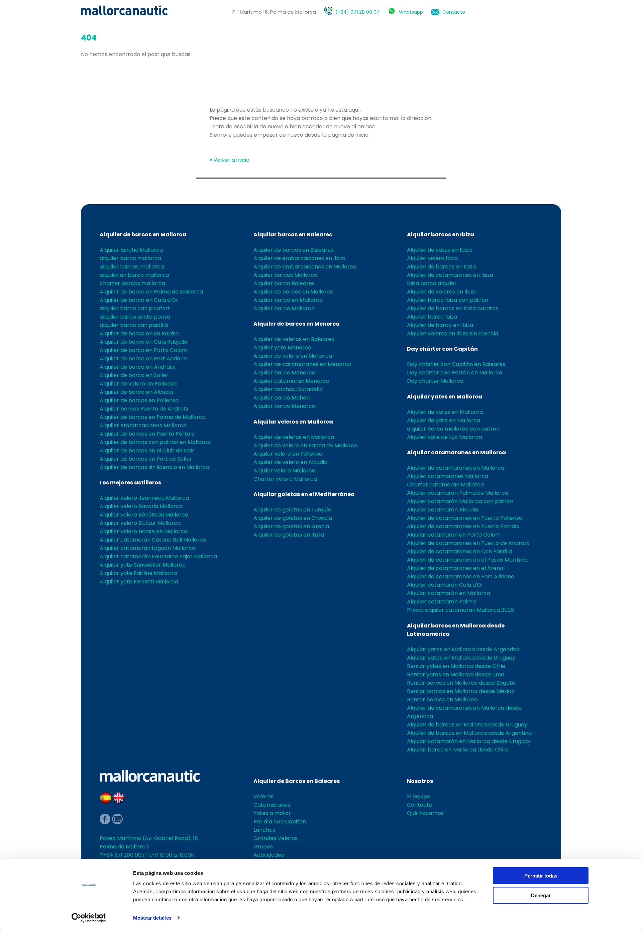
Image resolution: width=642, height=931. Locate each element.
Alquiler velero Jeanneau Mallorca (144, 498)
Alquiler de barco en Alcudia (136, 392)
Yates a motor (272, 813)
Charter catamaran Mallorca (445, 484)
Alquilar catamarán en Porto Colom (454, 535)
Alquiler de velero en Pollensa (138, 383)
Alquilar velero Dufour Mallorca (140, 523)
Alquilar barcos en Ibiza (440, 234)
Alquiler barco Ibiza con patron (447, 300)
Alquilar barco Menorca (284, 406)
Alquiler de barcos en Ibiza (441, 266)
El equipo (418, 796)
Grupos (263, 846)
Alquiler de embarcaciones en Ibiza (299, 258)
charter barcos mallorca (132, 283)
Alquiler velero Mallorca (284, 470)
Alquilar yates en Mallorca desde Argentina (463, 649)
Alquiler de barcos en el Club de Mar (147, 450)
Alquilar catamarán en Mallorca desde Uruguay (469, 741)
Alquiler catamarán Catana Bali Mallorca (153, 540)
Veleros (263, 796)
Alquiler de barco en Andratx (137, 367)
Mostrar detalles (152, 918)
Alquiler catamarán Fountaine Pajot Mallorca (158, 556)
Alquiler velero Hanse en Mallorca (143, 531)
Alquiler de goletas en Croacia (292, 518)
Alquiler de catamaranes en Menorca (302, 364)
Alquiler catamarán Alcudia (442, 509)
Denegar (541, 895)
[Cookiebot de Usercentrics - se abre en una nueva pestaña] (89, 918)
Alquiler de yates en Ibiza (439, 250)
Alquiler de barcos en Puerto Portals (147, 434)
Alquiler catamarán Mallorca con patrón (460, 501)
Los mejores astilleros (130, 482)
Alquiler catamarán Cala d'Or (445, 585)
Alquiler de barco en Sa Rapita (139, 333)
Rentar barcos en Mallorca (442, 699)
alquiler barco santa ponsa (135, 317)
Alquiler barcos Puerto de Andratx (144, 409)
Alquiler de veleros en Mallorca (293, 437)
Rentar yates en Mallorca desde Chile (456, 666)
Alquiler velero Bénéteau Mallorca (144, 514)
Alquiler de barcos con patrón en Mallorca (155, 442)
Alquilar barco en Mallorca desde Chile (457, 749)
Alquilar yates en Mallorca (444, 396)
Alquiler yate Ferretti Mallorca (139, 581)
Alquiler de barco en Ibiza (440, 325)
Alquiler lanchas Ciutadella (288, 389)
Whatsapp (411, 12)
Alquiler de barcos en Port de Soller (146, 459)
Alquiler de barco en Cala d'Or (139, 300)
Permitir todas (540, 876)
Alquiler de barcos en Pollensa (139, 400)
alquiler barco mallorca (130, 258)
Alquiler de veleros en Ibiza (441, 292)
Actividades (268, 855)
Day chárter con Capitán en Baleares (456, 364)
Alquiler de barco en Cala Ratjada (143, 342)
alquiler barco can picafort (135, 308)
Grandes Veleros (275, 838)
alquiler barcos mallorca (132, 266)
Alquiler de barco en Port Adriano (143, 358)
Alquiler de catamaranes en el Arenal (456, 568)
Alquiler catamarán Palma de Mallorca (457, 493)
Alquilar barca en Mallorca (288, 300)
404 (89, 37)
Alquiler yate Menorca (282, 347)
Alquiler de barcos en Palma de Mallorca (153, 417)
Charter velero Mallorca (285, 479)
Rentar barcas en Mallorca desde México (461, 691)
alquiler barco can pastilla (134, 325)
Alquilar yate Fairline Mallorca (138, 573)
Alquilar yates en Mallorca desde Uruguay (461, 658)
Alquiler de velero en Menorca (292, 356)
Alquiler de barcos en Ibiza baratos (452, 308)
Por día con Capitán (279, 821)
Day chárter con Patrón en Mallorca (454, 372)
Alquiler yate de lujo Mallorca (444, 437)
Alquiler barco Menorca (284, 372)
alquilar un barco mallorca (134, 275)
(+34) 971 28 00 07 (357, 12)
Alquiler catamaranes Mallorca (447, 476)
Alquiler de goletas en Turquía (292, 509)
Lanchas (264, 830)
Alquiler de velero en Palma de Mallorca (305, 445)
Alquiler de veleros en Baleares (293, 339)
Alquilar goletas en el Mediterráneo (303, 494)
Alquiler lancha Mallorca (131, 250)
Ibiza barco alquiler (432, 283)
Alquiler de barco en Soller (134, 375)
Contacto (453, 12)
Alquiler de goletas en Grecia (291, 526)
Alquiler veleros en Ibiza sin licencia (452, 333)
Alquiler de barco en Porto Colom (143, 350)
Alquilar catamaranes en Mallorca (456, 452)
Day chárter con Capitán (442, 349)
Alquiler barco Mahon (281, 397)
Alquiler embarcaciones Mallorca (143, 425)
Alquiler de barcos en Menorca (296, 324)
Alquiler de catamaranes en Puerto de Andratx (468, 543)
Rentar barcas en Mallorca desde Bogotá (461, 683)
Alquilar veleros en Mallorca (293, 422)
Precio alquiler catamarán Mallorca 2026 (460, 610)
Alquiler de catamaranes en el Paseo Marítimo (468, 560)
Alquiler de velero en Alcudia (290, 462)
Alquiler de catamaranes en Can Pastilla (459, 551)
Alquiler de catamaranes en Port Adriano (460, 576)
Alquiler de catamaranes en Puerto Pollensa (464, 518)
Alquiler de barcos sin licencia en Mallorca (154, 467)
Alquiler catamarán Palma (441, 601)
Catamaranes (271, 805)
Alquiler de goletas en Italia (288, 535)
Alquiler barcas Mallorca (285, 275)
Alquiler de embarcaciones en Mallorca (304, 266)
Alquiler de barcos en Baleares (293, 250)
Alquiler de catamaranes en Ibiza (450, 275)
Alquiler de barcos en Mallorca (143, 234)
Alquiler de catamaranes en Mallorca (455, 468)
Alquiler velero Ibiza (432, 258)
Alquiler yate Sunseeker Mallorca (143, 565)
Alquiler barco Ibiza (432, 317)
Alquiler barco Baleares (284, 283)
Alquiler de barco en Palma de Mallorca (151, 292)
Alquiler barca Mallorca (284, 308)
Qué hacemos (425, 813)
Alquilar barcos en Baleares (292, 234)
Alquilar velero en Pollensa (287, 454)
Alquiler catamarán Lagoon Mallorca (147, 548)
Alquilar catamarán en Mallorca (448, 593)
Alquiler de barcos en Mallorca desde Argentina (469, 733)
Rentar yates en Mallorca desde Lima (455, 674)
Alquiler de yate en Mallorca (443, 420)
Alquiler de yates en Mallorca (445, 412)
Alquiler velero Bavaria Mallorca (141, 506)
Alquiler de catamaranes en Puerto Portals (463, 526)
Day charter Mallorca (435, 381)
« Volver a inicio (229, 160)
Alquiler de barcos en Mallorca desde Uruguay (467, 724)
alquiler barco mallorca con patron (453, 429)
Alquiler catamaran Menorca (291, 381)
